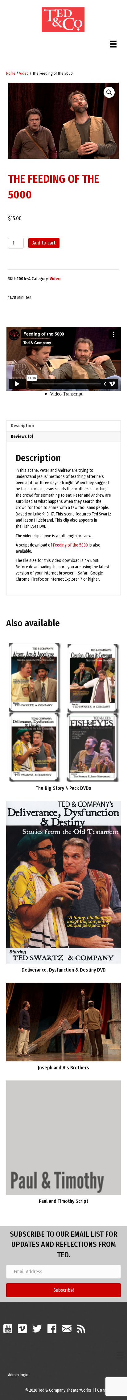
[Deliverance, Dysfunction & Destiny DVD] (63, 882)
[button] (109, 92)
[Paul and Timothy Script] (63, 1137)
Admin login (18, 1375)
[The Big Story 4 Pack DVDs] (63, 711)
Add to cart (43, 243)
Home (10, 73)
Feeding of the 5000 (70, 545)
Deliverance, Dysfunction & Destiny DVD (64, 970)
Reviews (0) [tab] (22, 436)
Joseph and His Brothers (63, 1068)
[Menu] (113, 42)
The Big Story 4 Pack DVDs (63, 788)
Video (24, 73)
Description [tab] (22, 425)
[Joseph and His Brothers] (63, 1021)
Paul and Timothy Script (63, 1201)
